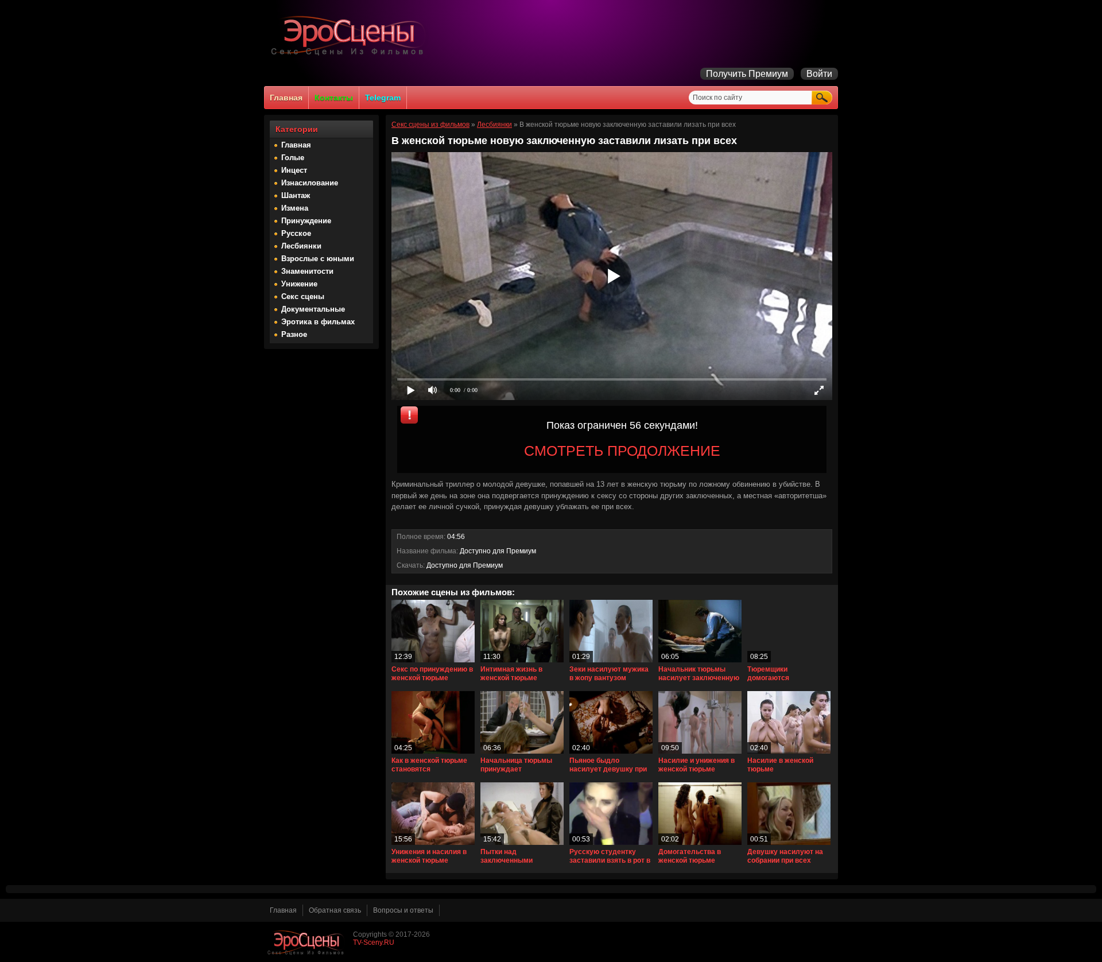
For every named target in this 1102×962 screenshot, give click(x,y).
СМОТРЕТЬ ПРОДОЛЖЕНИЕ (622, 451)
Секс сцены (302, 296)
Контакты (334, 97)
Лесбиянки (301, 246)
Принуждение (306, 220)
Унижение (299, 284)
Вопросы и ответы (403, 910)
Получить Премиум (747, 74)
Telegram (383, 97)
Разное (294, 334)
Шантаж (295, 195)
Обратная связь (335, 910)
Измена (294, 208)
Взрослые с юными (317, 258)
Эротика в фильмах (318, 321)
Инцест (294, 170)
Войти (819, 74)
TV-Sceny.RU (373, 942)
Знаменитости (307, 271)
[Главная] (350, 55)
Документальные (313, 309)
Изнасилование (309, 183)
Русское (296, 233)
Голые (292, 157)
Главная (286, 97)
